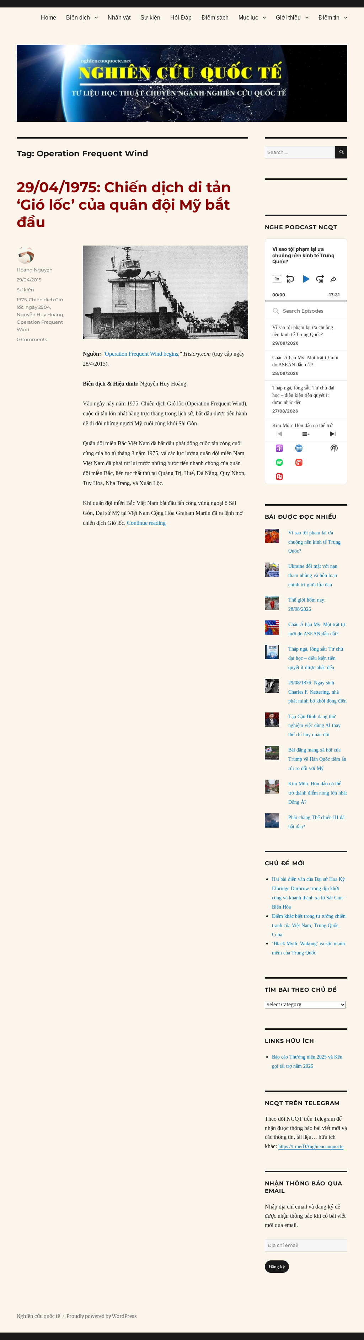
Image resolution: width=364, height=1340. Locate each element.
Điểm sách (215, 18)
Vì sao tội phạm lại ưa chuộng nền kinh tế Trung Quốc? (314, 542)
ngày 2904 (38, 307)
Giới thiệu (288, 18)
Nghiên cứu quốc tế (38, 1316)
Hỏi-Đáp (181, 18)
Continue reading (146, 523)
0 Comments (32, 339)
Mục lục (248, 18)
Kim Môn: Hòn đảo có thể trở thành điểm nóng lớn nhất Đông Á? (317, 793)
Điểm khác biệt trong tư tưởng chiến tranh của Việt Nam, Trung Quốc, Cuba (309, 925)
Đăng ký (277, 1266)
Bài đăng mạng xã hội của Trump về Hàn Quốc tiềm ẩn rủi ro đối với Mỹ (317, 759)
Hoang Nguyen (35, 270)
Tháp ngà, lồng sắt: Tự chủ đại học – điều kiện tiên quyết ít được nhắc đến (303, 395)
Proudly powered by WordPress (101, 1316)
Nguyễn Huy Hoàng (40, 314)
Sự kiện (150, 18)
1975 (22, 299)
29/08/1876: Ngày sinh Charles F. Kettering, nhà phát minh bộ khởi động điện (317, 692)
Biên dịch (78, 18)
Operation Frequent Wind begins (141, 354)
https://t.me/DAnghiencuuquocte (310, 1146)
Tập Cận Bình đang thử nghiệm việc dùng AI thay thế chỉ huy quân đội (314, 726)
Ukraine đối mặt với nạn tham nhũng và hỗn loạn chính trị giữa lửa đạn (312, 575)
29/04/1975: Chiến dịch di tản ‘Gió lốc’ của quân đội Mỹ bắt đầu (124, 204)
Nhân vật (119, 18)
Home (48, 18)
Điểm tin (328, 18)
